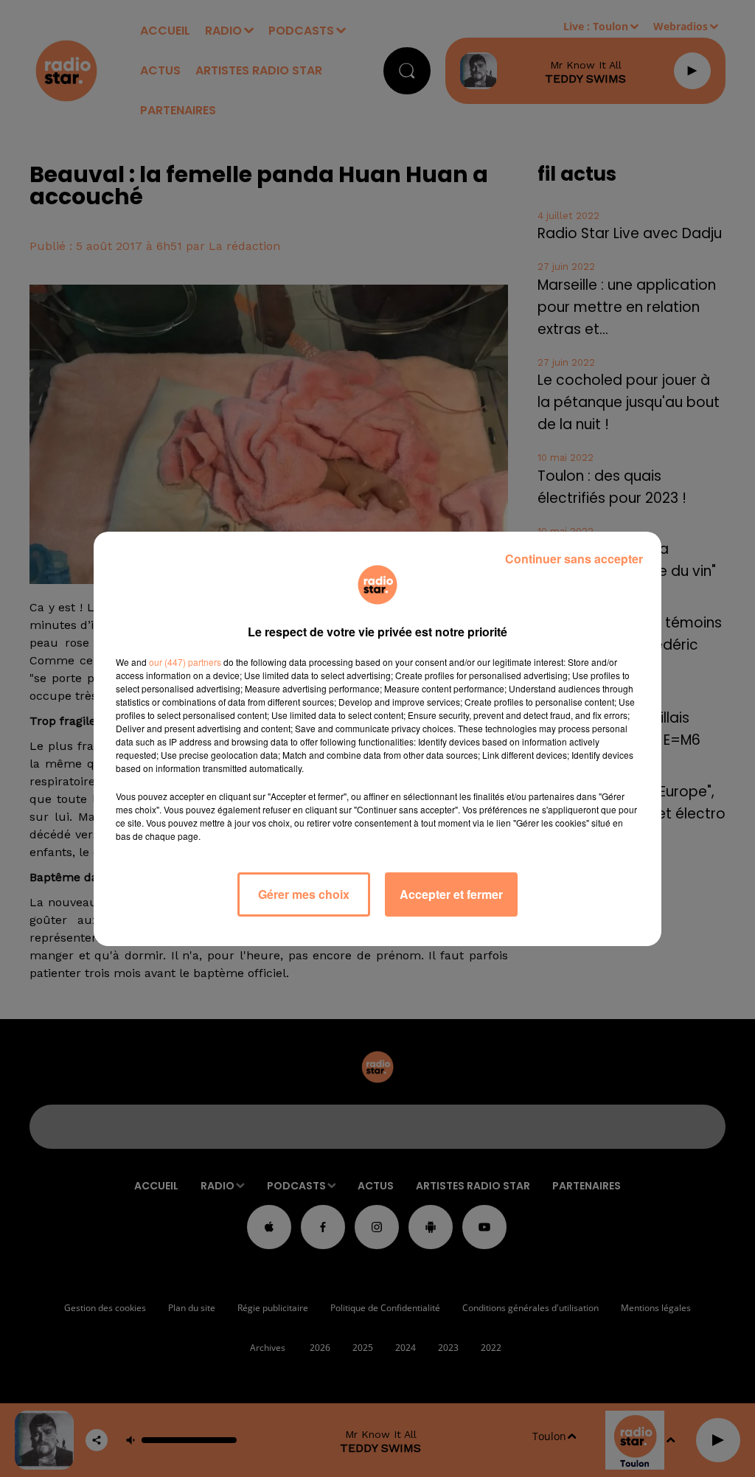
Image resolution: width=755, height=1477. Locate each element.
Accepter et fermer (451, 894)
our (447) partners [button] (185, 662)
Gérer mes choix (303, 894)
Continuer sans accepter (574, 558)
